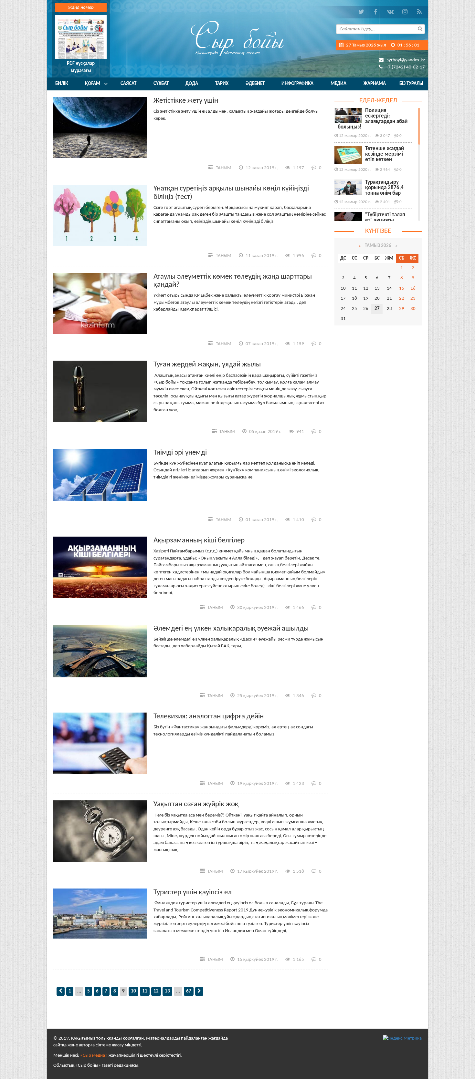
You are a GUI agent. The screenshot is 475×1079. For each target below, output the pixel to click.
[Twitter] (361, 12)
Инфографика (297, 83)
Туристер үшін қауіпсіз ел (192, 892)
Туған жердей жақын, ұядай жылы (207, 364)
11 (144, 991)
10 (133, 991)
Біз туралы (411, 83)
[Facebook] (375, 12)
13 (167, 991)
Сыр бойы (237, 38)
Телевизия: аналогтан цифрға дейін (208, 716)
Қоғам (92, 83)
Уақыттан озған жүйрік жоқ (195, 804)
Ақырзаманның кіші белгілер (199, 540)
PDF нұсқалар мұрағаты (81, 67)
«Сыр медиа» (94, 1055)
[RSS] (419, 12)
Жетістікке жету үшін (185, 101)
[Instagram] (404, 12)
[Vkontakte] (390, 12)
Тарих (221, 83)
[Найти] (420, 28)
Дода (191, 83)
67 (188, 991)
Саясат (128, 83)
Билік (61, 83)
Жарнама (375, 83)
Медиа (338, 83)
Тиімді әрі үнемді (180, 453)
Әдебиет (255, 83)
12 (156, 991)
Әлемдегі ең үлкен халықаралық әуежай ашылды (231, 628)
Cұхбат (161, 83)
